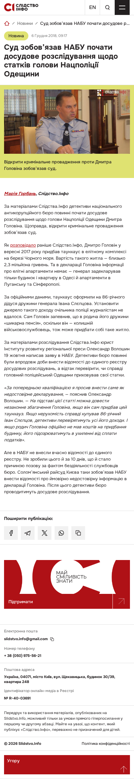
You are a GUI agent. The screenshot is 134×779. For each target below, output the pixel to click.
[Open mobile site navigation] (122, 7)
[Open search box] (107, 7)
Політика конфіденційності (106, 743)
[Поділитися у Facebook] (11, 533)
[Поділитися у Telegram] (28, 533)
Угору (13, 760)
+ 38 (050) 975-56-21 (22, 655)
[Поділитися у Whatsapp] (61, 533)
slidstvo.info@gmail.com (26, 639)
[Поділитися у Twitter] (44, 533)
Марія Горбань (20, 193)
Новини (25, 23)
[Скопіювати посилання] (78, 533)
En (92, 7)
